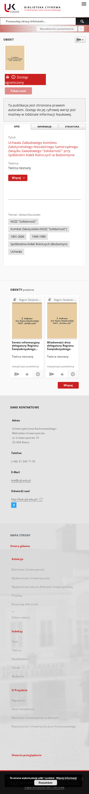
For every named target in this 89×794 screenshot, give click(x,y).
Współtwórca (20, 659)
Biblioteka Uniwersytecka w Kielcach (35, 718)
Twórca (16, 650)
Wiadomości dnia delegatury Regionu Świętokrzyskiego (60, 345)
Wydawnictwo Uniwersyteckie (31, 578)
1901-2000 (17, 237)
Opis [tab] (17, 126)
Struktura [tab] (72, 126)
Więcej (68, 385)
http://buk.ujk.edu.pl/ (24, 499)
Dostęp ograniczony (16, 80)
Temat (16, 667)
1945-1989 (39, 237)
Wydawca (18, 676)
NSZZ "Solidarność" (23, 221)
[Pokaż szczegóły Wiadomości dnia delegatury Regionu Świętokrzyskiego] (72, 374)
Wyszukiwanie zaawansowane (57, 28)
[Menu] (84, 3)
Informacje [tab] (44, 126)
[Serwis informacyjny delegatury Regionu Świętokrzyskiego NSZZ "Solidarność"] (27, 319)
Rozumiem (45, 783)
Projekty (17, 595)
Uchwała (16, 252)
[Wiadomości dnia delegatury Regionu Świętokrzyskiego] (62, 319)
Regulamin (18, 700)
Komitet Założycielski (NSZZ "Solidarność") (38, 229)
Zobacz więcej (21, 617)
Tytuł (15, 642)
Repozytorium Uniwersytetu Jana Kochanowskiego (44, 726)
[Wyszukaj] (82, 21)
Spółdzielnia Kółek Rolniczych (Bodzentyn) (38, 244)
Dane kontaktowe (23, 709)
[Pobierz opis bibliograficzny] (15, 374)
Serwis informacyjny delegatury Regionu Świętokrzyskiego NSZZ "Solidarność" (26, 345)
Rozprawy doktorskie (25, 604)
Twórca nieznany (19, 168)
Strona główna (20, 546)
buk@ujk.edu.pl (21, 480)
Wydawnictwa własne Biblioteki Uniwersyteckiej (42, 587)
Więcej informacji (66, 778)
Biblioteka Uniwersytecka (28, 569)
